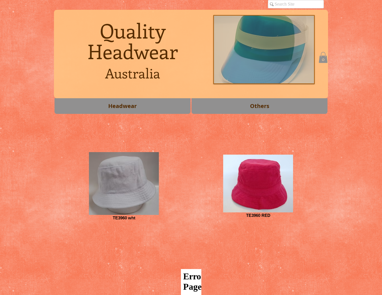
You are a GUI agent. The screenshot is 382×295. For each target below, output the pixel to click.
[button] (323, 57)
